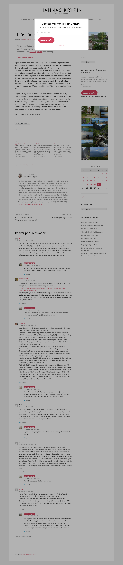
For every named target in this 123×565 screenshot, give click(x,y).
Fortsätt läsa (61, 46)
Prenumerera (45, 40)
